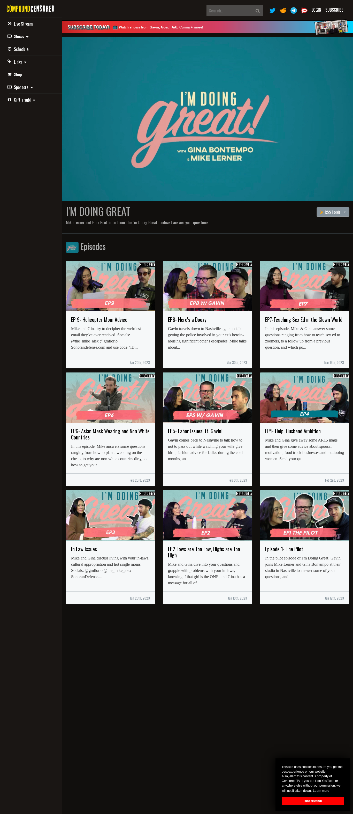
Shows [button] (20, 36)
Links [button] (19, 62)
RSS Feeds (332, 212)
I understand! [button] (313, 800)
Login (316, 10)
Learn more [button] (321, 791)
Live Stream (23, 24)
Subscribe (334, 10)
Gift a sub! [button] (23, 100)
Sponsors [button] (22, 87)
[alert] (207, 26)
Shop (18, 74)
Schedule (21, 49)
